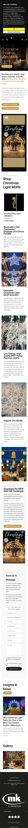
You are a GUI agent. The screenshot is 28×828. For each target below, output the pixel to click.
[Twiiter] (18, 817)
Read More (5, 733)
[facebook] (15, 817)
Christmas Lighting (14, 827)
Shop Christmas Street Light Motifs (10, 108)
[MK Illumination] (14, 39)
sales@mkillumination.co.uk (13, 617)
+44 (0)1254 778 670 (12, 613)
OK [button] (14, 29)
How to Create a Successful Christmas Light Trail (13, 720)
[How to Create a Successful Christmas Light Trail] (14, 706)
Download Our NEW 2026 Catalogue (12, 105)
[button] (7, 39)
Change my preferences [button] (14, 32)
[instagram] (12, 817)
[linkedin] (9, 817)
